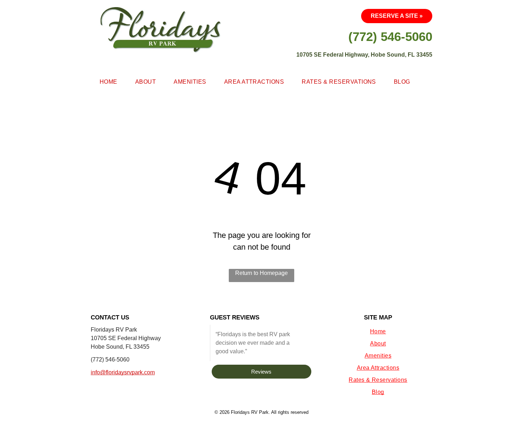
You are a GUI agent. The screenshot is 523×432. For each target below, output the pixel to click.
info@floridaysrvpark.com (123, 372)
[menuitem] (108, 81)
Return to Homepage (261, 273)
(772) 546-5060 (110, 359)
